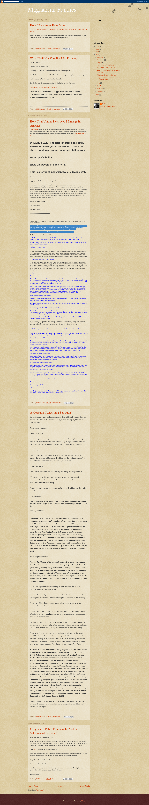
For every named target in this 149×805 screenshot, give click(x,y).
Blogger (83, 801)
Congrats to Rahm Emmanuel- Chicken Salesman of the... (108, 78)
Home (59, 786)
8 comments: (56, 779)
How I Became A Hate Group (48, 25)
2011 (97, 95)
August (99, 62)
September (100, 60)
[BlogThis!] (66, 49)
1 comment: (56, 48)
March (99, 86)
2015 (97, 46)
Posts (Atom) (40, 790)
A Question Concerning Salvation (50, 412)
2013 (97, 52)
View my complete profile (107, 106)
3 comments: (56, 109)
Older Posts (85, 786)
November (100, 57)
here (34, 749)
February (100, 88)
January (99, 91)
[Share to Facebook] (70, 49)
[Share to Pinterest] (72, 49)
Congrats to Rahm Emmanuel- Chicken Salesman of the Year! (54, 731)
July (98, 83)
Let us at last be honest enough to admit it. (43, 87)
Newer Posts (33, 786)
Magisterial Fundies (52, 9)
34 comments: (56, 403)
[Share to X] (68, 49)
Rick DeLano (106, 104)
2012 (97, 54)
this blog (35, 129)
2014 (97, 49)
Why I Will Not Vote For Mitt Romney (53, 58)
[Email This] (64, 49)
